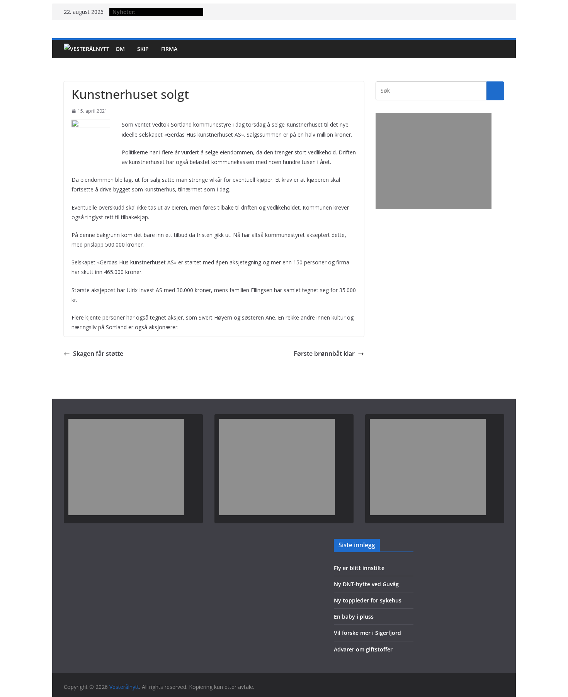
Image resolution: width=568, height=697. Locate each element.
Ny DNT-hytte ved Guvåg (366, 584)
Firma (169, 48)
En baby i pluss (354, 616)
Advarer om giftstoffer (363, 649)
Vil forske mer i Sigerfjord (367, 632)
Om (120, 48)
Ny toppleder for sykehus (367, 600)
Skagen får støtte (98, 353)
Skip (143, 48)
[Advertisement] (433, 161)
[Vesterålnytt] (86, 49)
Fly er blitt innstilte (359, 568)
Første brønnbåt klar (324, 353)
